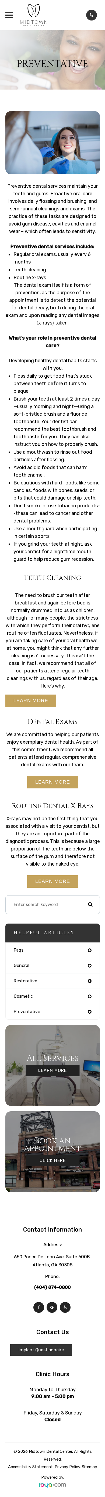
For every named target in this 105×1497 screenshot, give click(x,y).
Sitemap (89, 1466)
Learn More (30, 700)
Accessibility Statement (30, 1466)
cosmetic (23, 996)
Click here (53, 1160)
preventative (27, 1011)
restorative (25, 980)
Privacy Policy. (68, 1466)
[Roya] (52, 1485)
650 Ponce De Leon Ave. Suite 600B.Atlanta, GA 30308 (52, 1260)
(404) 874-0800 (52, 1287)
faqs (18, 950)
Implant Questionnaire (41, 1349)
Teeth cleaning (29, 270)
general (21, 965)
